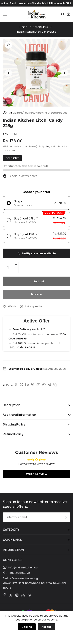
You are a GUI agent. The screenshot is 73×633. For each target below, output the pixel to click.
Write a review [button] (36, 474)
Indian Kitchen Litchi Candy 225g (36, 31)
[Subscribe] (65, 517)
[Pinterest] (33, 384)
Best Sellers (40, 27)
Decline (27, 627)
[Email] (38, 384)
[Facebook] (16, 384)
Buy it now (36, 294)
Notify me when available (39, 253)
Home (23, 27)
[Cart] (68, 14)
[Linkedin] (27, 384)
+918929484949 (19, 573)
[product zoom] (8, 45)
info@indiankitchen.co (23, 567)
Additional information (19, 415)
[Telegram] (49, 384)
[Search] (62, 14)
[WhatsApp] (44, 384)
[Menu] (5, 14)
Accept (46, 627)
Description (11, 405)
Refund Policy (13, 434)
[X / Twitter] (21, 384)
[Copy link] (55, 384)
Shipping (44, 146)
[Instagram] (17, 595)
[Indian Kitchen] (36, 14)
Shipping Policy (14, 424)
